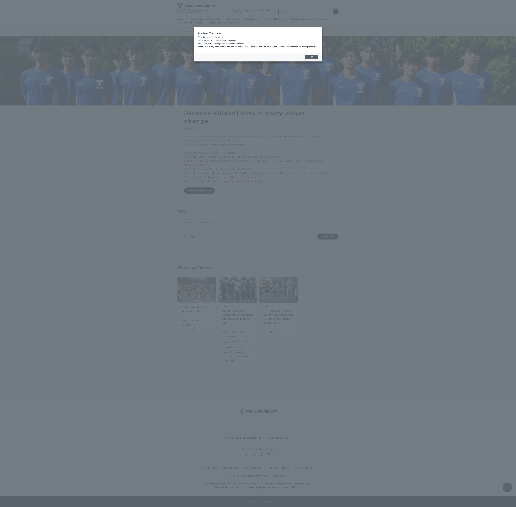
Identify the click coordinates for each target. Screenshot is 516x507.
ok (312, 57)
